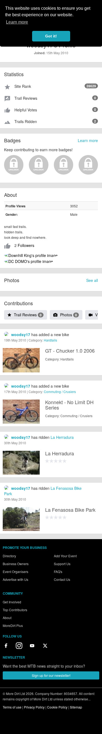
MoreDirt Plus (13, 625)
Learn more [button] (17, 22)
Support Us (62, 563)
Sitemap (76, 707)
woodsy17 (20, 334)
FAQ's (58, 571)
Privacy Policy (34, 707)
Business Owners (16, 563)
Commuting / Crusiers (60, 391)
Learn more (88, 140)
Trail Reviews (28, 314)
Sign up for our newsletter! (51, 675)
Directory (9, 555)
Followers (26, 245)
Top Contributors (15, 609)
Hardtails (50, 340)
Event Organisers (15, 571)
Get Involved (12, 602)
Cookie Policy (57, 707)
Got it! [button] (51, 36)
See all (92, 280)
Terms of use (12, 707)
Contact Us (62, 579)
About (7, 617)
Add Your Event (65, 555)
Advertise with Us (15, 579)
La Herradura (62, 437)
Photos (68, 314)
